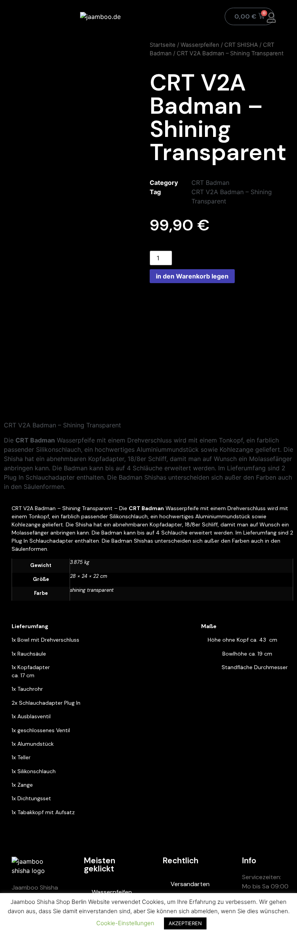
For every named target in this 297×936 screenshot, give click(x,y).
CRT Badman (210, 182)
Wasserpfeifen (200, 44)
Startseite (163, 44)
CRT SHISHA (241, 44)
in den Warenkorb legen (192, 276)
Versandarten (190, 884)
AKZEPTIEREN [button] (185, 923)
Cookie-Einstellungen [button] (125, 923)
